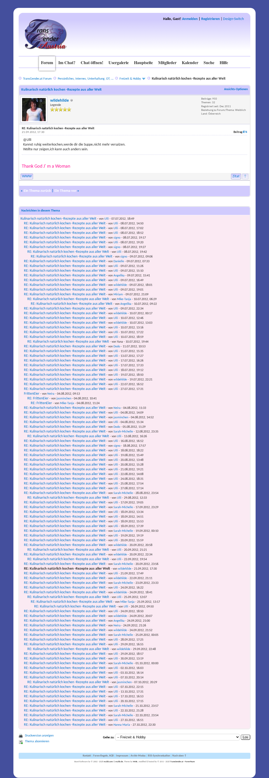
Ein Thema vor (65, 191)
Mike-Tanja (124, 299)
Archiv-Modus (138, 755)
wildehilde (59, 101)
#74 (245, 132)
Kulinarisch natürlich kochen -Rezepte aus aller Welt (58, 219)
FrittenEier (31, 394)
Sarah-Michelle (123, 431)
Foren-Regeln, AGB (103, 755)
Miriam (118, 294)
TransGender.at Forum (37, 78)
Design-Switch (233, 19)
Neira (50, 393)
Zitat (236, 176)
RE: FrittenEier (38, 398)
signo (116, 237)
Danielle (118, 261)
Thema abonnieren (37, 741)
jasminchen (63, 398)
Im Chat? (66, 62)
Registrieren (210, 19)
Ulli (106, 218)
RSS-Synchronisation (159, 755)
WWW (27, 176)
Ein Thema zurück (37, 191)
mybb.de (119, 762)
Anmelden (190, 19)
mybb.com (108, 762)
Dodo (116, 346)
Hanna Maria (121, 725)
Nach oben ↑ (179, 755)
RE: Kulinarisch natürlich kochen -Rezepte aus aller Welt (65, 223)
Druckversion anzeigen (39, 735)
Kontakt (87, 755)
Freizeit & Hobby (130, 78)
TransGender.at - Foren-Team (182, 762)
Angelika (119, 275)
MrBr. (135, 762)
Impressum (122, 755)
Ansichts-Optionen (236, 89)
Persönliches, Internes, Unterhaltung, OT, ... (85, 78)
